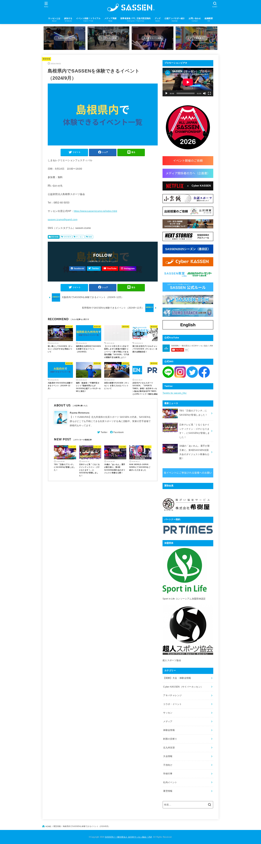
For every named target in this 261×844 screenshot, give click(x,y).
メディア (167, 721)
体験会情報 (169, 730)
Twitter (95, 268)
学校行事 (167, 773)
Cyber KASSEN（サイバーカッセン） (183, 687)
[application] (188, 82)
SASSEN (67, 237)
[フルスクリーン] (209, 93)
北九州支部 (169, 747)
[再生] (166, 93)
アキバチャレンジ (172, 695)
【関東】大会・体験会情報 (177, 678)
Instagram (129, 268)
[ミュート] (204, 93)
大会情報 (167, 756)
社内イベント (170, 782)
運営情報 (46, 59)
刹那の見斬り (170, 739)
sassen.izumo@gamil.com (62, 219)
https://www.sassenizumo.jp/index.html (95, 211)
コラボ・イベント (172, 704)
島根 (90, 237)
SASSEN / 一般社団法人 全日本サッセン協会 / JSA (128, 837)
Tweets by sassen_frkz (175, 393)
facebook (79, 268)
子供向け (167, 765)
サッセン (80, 237)
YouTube (111, 268)
